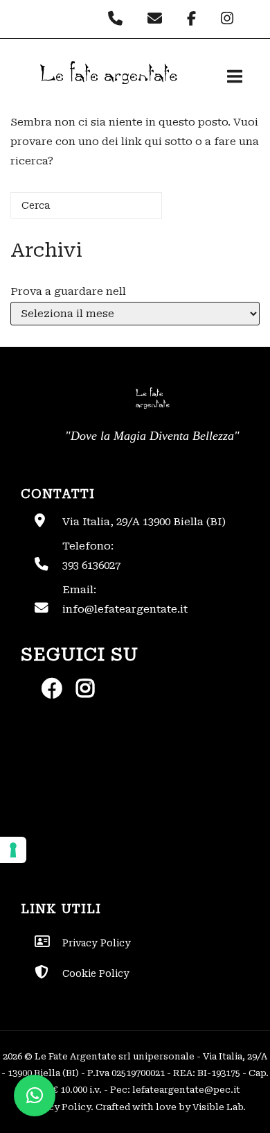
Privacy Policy (58, 1107)
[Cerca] (131, 210)
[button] (34, 1095)
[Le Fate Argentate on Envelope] (158, 18)
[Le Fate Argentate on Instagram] (228, 18)
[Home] (107, 96)
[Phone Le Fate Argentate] (118, 18)
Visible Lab (217, 1107)
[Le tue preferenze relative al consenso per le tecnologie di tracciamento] (13, 850)
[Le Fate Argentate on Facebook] (194, 18)
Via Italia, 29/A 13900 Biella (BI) (144, 522)
